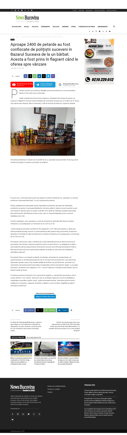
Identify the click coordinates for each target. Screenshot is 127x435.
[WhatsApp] (35, 76)
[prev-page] (12, 368)
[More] (71, 310)
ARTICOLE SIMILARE (18, 337)
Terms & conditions (111, 10)
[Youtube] (31, 10)
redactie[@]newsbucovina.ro (29, 408)
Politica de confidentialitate (56, 386)
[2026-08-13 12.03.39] (99, 84)
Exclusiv (56, 27)
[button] (114, 27)
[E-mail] (44, 76)
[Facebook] (12, 10)
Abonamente (89, 10)
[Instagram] (15, 10)
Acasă (12, 37)
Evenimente (45, 27)
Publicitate (81, 10)
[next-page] (15, 368)
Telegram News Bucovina (45, 296)
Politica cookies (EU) (99, 10)
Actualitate (16, 27)
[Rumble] (18, 10)
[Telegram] (21, 10)
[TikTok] (25, 10)
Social (26, 27)
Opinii (73, 27)
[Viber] (53, 76)
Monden (65, 27)
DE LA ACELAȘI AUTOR (34, 337)
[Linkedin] (39, 76)
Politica (35, 27)
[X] (28, 10)
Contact (75, 10)
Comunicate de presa (87, 27)
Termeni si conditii (53, 389)
